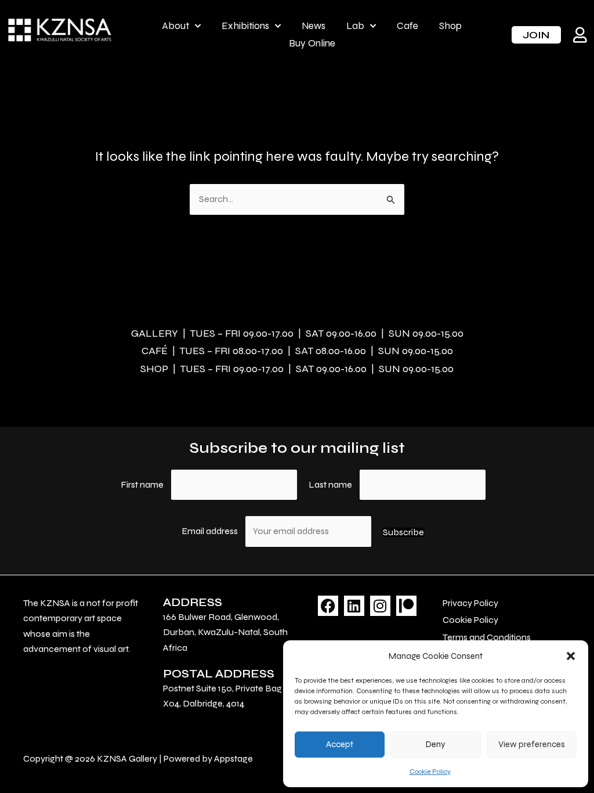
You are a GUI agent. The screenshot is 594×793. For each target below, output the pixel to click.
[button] (571, 656)
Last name (330, 484)
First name (142, 484)
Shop (450, 26)
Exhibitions (245, 26)
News (313, 26)
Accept (339, 744)
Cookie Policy (430, 771)
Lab (355, 26)
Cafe (407, 26)
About (175, 26)
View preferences (531, 744)
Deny (436, 744)
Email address (211, 530)
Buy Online (312, 43)
